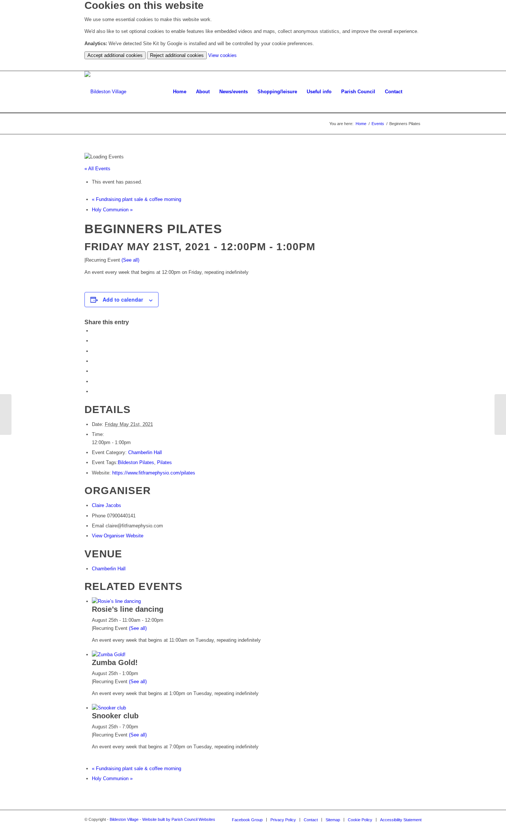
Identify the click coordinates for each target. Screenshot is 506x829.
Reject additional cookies (177, 55)
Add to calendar (123, 299)
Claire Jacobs (106, 505)
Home (361, 123)
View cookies (222, 55)
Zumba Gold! (115, 662)
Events (378, 123)
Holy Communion (112, 209)
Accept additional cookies (115, 55)
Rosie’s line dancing (127, 609)
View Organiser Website (117, 535)
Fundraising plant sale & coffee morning (136, 199)
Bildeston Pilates (136, 462)
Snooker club (115, 716)
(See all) (130, 260)
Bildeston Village (124, 819)
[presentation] (116, 601)
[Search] (414, 92)
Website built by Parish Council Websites (178, 819)
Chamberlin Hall (145, 452)
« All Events (97, 168)
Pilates (164, 462)
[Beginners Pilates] (5, 414)
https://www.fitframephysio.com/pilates (153, 473)
